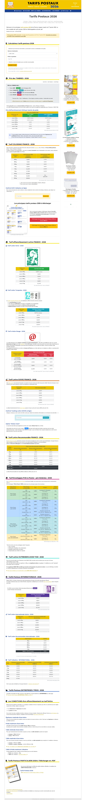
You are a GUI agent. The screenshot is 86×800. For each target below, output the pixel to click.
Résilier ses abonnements (11, 790)
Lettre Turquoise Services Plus (14, 300)
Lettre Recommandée (58, 21)
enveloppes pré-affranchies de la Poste (16, 481)
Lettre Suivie (50, 21)
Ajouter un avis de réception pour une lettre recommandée (21, 62)
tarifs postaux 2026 (26, 27)
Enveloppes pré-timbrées (28, 22)
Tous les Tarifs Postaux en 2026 (19, 694)
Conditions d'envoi (51, 22)
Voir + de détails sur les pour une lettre (21, 746)
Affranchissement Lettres (42, 21)
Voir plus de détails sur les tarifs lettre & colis (22, 570)
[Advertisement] (71, 48)
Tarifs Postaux (18, 10)
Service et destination (13, 51)
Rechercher (45, 196)
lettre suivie (10, 382)
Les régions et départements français (14, 789)
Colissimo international (33, 683)
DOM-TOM (36, 22)
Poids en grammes (12, 56)
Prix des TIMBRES (36, 10)
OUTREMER (56, 10)
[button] (71, 11)
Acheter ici (70, 102)
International (41, 22)
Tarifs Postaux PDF (59, 22)
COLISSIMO (27, 10)
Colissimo (34, 21)
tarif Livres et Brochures (39, 714)
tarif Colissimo (54, 713)
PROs (45, 22)
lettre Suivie (22, 407)
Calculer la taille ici (23, 754)
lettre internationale (48, 581)
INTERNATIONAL (47, 10)
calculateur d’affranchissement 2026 (26, 71)
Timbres (30, 21)
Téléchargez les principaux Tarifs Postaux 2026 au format (44, 219)
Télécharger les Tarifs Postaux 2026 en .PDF (32, 772)
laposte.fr (22, 344)
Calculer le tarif (12, 65)
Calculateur (25, 21)
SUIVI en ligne (65, 10)
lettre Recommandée (12, 440)
